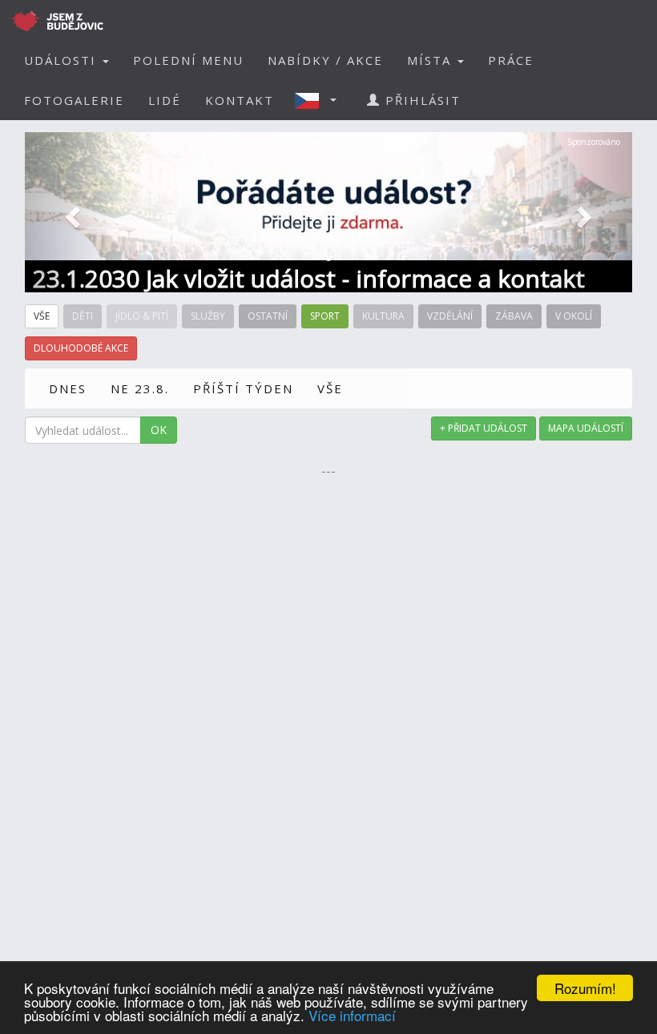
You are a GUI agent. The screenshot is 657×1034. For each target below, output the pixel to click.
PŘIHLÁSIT (421, 100)
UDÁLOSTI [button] (62, 60)
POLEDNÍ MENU (188, 60)
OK (159, 429)
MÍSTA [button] (431, 60)
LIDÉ (164, 100)
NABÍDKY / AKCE (325, 60)
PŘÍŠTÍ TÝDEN (243, 388)
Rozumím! (585, 988)
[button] (320, 100)
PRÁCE (511, 60)
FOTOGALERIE (74, 100)
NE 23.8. (140, 388)
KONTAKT (239, 100)
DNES (68, 388)
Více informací (352, 1015)
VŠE (330, 388)
